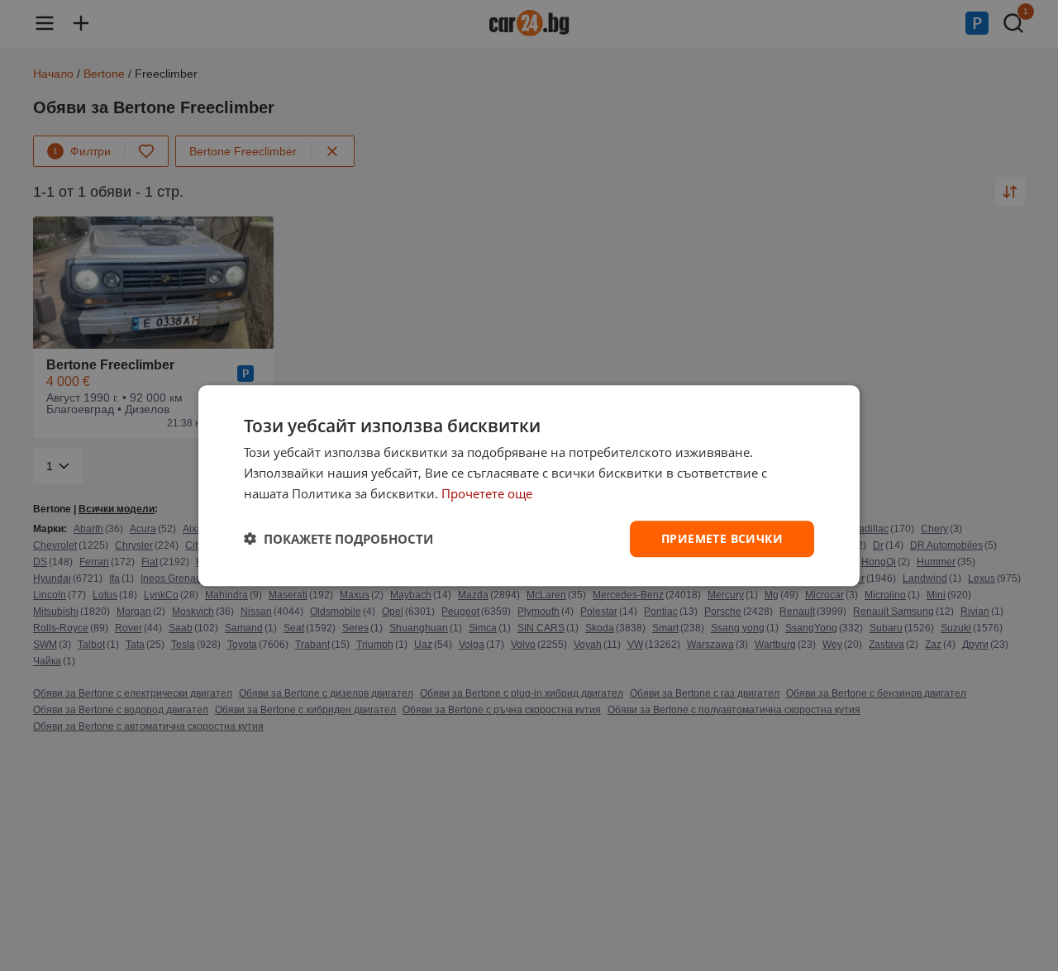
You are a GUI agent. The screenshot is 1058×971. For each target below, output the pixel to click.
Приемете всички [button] (722, 537)
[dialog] (529, 485)
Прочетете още (486, 493)
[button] (338, 539)
